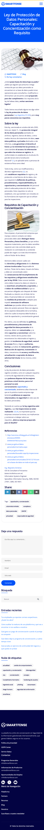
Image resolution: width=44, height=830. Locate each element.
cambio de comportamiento (23, 665)
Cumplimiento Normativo (11, 680)
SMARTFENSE (11, 74)
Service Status (6, 752)
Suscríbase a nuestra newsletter (12, 813)
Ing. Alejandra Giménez (13, 468)
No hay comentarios (14, 77)
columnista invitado (12, 506)
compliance (27, 506)
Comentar (8, 583)
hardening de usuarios (31, 680)
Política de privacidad (9, 743)
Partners (4, 796)
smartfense (6, 694)
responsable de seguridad (25, 516)
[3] (15, 412)
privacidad (9, 516)
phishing (20, 685)
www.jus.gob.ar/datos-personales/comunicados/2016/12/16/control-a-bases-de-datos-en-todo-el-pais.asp (23, 459)
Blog (24, 74)
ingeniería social (8, 685)
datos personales (11, 511)
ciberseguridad (30, 670)
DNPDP (24, 511)
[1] (13, 160)
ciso (4, 675)
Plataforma (5, 792)
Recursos (4, 800)
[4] (17, 412)
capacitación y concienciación (19, 501)
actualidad (6, 665)
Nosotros (4, 809)
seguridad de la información (26, 689)
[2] (24, 171)
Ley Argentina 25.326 (22, 115)
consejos (26, 675)
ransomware (31, 685)
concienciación (14, 675)
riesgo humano (7, 689)
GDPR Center (6, 747)
